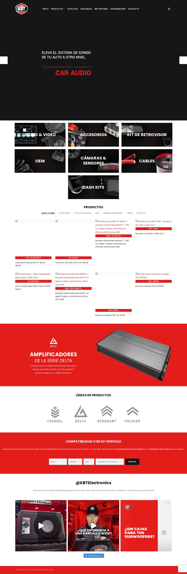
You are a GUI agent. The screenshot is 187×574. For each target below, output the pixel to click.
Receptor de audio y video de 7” (150, 233)
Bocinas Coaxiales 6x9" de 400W (110, 315)
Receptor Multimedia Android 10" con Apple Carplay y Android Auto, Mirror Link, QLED (72, 296)
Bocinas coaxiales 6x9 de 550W (149, 286)
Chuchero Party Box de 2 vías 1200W (71, 262)
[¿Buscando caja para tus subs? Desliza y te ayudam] (146, 525)
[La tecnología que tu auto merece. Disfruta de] (93, 525)
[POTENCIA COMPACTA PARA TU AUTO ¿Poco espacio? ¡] (41, 525)
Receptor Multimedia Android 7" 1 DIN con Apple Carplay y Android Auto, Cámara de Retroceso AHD (112, 243)
